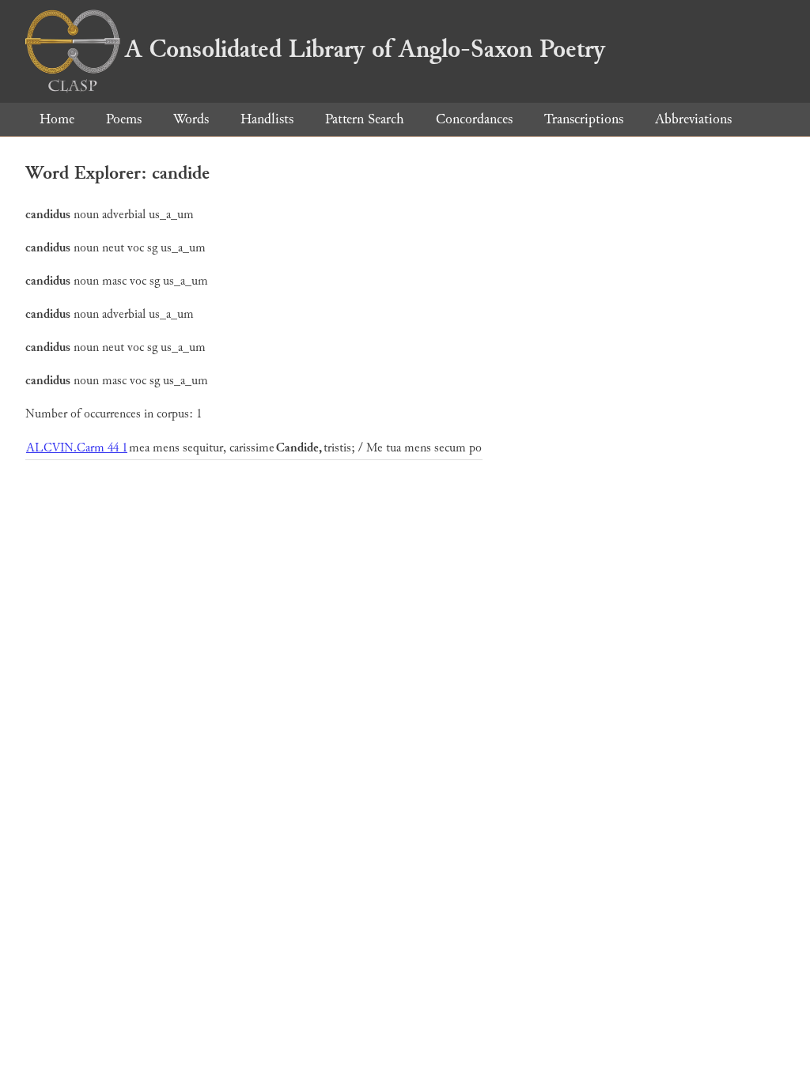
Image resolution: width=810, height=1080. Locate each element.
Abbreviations (693, 119)
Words (191, 119)
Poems (124, 119)
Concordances (474, 119)
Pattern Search (364, 119)
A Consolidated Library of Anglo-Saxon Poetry (365, 49)
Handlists (266, 119)
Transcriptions (583, 119)
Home (57, 119)
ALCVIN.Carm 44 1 (76, 448)
